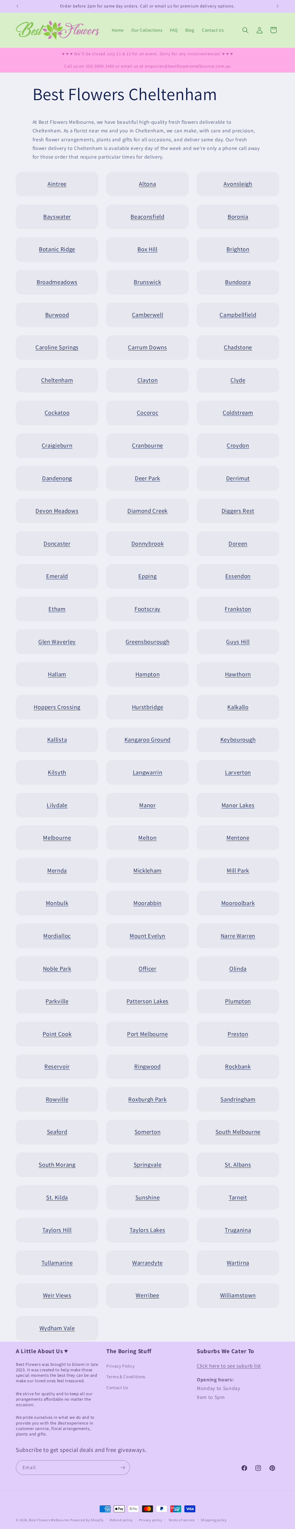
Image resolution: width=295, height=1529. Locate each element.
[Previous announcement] (17, 6)
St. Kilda (57, 1197)
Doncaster (57, 543)
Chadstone (238, 347)
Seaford (57, 1132)
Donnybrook (147, 543)
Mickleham (147, 870)
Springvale (148, 1164)
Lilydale (57, 805)
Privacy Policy (120, 1366)
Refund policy (121, 1520)
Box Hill (147, 249)
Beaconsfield (147, 216)
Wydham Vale (57, 1328)
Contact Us (117, 1387)
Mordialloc (57, 936)
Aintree (57, 184)
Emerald (57, 576)
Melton (147, 837)
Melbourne (57, 837)
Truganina (238, 1230)
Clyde (237, 380)
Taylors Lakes (147, 1230)
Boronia (238, 216)
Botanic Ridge (57, 249)
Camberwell (147, 315)
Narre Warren (238, 936)
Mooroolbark (238, 903)
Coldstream (238, 412)
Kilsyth (57, 772)
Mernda (57, 870)
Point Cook (57, 1034)
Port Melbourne (147, 1034)
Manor (147, 805)
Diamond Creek (147, 511)
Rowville (57, 1099)
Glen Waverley (57, 642)
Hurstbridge (147, 707)
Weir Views (57, 1295)
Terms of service (182, 1520)
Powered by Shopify (87, 1520)
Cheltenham (57, 380)
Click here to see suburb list (229, 1365)
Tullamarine (57, 1263)
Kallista (57, 739)
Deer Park (147, 478)
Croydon (238, 445)
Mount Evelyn (147, 936)
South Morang (57, 1164)
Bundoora (238, 282)
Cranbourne (147, 445)
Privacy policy (150, 1520)
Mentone (237, 837)
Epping (147, 576)
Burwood (57, 315)
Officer (147, 968)
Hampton (147, 674)
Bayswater (57, 216)
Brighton (237, 249)
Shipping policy (214, 1520)
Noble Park (57, 968)
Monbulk (57, 903)
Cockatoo (57, 412)
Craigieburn (57, 445)
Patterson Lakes (147, 1001)
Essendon (238, 576)
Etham (56, 609)
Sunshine (147, 1197)
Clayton (147, 380)
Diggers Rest (238, 511)
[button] (245, 30)
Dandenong (57, 478)
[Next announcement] (277, 6)
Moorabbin (147, 903)
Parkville (57, 1001)
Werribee (147, 1295)
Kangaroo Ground (147, 739)
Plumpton (238, 1001)
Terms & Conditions (125, 1376)
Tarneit (238, 1197)
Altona (147, 184)
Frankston (238, 609)
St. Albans (238, 1164)
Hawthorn (238, 674)
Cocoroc (147, 412)
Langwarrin (147, 772)
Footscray (147, 609)
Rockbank (238, 1066)
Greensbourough (148, 642)
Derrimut (238, 478)
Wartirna (238, 1263)
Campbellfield (238, 315)
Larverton (238, 772)
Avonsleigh (238, 184)
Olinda (238, 968)
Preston (238, 1034)
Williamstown (238, 1295)
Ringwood (147, 1066)
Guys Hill (237, 642)
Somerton (148, 1132)
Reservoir (57, 1066)
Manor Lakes (238, 805)
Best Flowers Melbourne (49, 1520)
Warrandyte (147, 1263)
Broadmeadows (57, 282)
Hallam (57, 674)
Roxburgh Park (147, 1099)
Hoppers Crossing (57, 707)
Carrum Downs (147, 347)
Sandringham (238, 1099)
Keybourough (238, 739)
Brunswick (147, 282)
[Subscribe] (123, 1467)
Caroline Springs (57, 347)
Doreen (237, 543)
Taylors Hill (56, 1230)
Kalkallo (238, 707)
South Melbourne (237, 1132)
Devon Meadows (56, 511)
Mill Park (238, 870)
